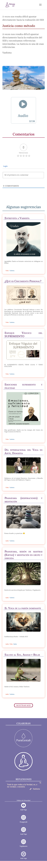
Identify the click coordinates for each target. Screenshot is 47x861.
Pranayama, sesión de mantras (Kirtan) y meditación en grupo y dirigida (23, 555)
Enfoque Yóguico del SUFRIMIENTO (23, 334)
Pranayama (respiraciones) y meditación (23, 499)
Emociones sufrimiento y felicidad (23, 386)
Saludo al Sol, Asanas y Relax (22, 654)
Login (5, 166)
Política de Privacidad (23, 800)
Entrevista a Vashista (17, 218)
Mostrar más (23, 705)
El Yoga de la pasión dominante (23, 608)
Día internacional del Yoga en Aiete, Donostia (23, 451)
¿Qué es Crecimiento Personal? (23, 281)
